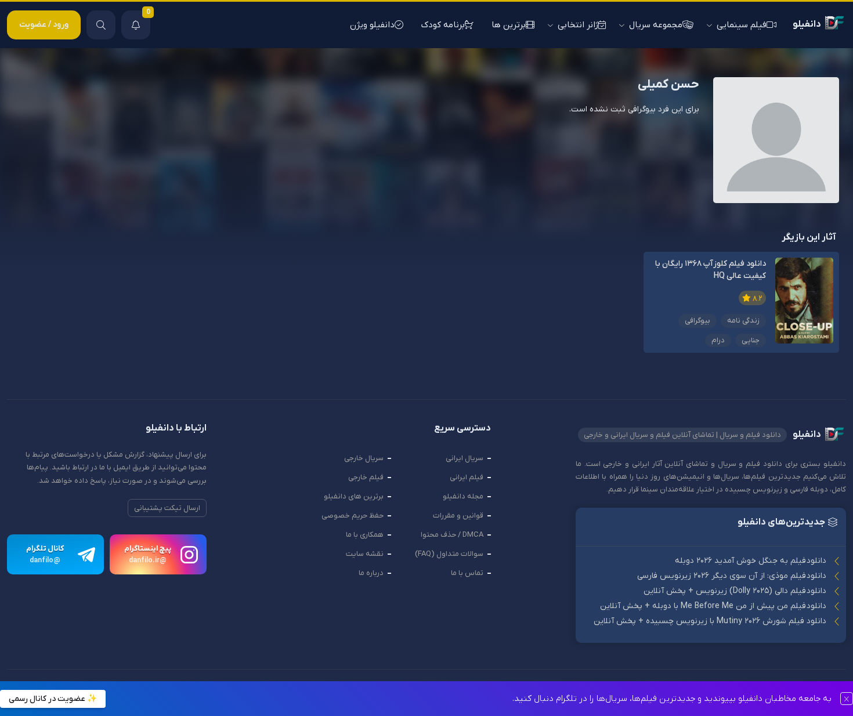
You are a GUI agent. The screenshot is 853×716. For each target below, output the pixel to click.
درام (718, 340)
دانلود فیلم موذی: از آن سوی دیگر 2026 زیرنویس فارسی (731, 575)
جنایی (751, 340)
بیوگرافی (697, 321)
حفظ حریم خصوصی (352, 515)
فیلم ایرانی (466, 477)
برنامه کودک (443, 25)
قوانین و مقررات (458, 515)
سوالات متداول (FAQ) (449, 554)
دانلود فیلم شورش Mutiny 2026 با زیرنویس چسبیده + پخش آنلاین (710, 621)
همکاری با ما (365, 535)
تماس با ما (467, 573)
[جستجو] (100, 24)
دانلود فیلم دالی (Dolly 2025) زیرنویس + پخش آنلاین (735, 590)
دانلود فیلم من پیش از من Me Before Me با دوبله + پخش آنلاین (713, 606)
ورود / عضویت (43, 24)
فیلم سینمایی (742, 25)
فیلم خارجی (366, 477)
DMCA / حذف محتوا (452, 535)
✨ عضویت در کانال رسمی (53, 698)
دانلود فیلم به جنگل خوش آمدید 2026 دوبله (750, 560)
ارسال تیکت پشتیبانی (167, 508)
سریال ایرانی (464, 458)
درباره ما (371, 573)
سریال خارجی (364, 458)
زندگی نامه (743, 321)
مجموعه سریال (655, 25)
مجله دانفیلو (463, 496)
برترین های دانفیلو (354, 496)
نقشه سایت (365, 554)
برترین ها (508, 25)
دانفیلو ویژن (372, 25)
